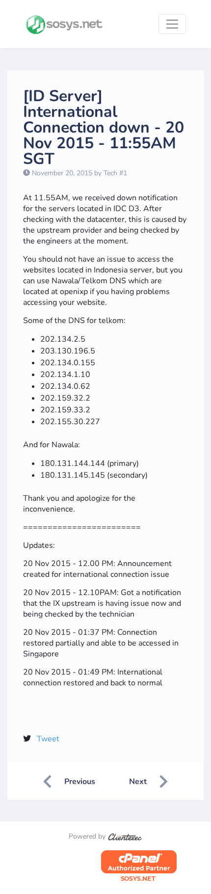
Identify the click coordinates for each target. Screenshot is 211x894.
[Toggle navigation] (172, 24)
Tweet (48, 738)
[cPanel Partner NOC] (139, 866)
